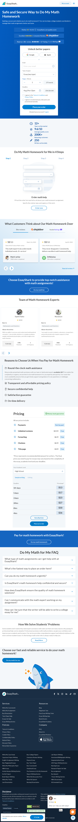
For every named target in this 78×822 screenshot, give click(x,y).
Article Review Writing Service (11, 771)
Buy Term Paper (31, 763)
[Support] (74, 694)
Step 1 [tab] (8, 158)
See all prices (39, 518)
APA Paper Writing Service (59, 763)
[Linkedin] (66, 694)
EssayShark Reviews (45, 735)
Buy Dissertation (7, 713)
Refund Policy (6, 740)
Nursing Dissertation (33, 782)
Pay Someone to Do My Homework (37, 771)
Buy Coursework (32, 766)
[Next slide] (9, 353)
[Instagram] (62, 694)
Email (23, 62)
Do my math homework (39, 542)
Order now (39, 208)
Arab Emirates (7, 812)
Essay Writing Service (8, 721)
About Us (42, 732)
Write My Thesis (7, 779)
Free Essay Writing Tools (46, 713)
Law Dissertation (7, 782)
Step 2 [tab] (25, 158)
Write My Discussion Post (34, 777)
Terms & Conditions (39, 95)
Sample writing (20, 477)
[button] (53, 66)
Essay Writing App (44, 716)
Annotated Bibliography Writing (60, 757)
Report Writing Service (33, 774)
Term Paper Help (7, 716)
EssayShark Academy (45, 721)
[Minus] (24, 82)
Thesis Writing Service (58, 777)
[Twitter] (58, 694)
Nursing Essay (55, 766)
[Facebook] (54, 694)
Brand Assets (43, 719)
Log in (47, 112)
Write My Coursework (8, 708)
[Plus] (40, 82)
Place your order (39, 107)
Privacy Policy (29, 97)
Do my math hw (39, 290)
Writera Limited (60, 794)
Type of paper (26, 71)
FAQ (40, 729)
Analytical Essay (31, 768)
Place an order (39, 524)
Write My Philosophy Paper (10, 766)
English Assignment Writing (10, 760)
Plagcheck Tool (43, 710)
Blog (40, 708)
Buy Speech (54, 774)
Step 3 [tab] (43, 158)
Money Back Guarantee (9, 746)
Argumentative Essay (57, 760)
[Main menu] (74, 3)
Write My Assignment (8, 710)
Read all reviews (67, 268)
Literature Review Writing (34, 757)
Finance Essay (31, 760)
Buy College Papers (32, 754)
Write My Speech (32, 779)
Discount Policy (7, 743)
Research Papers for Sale (58, 768)
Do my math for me (13, 660)
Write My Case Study (8, 754)
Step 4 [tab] (61, 158)
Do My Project (6, 774)
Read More (39, 640)
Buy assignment (56, 771)
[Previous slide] (3, 353)
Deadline (25, 87)
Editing (30, 477)
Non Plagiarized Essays (9, 763)
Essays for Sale (6, 719)
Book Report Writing (8, 777)
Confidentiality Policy (8, 737)
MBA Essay (5, 768)
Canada (16, 808)
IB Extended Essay (56, 782)
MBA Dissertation (56, 779)
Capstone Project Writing (10, 757)
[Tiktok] (70, 694)
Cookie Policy (6, 735)
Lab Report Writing (57, 754)
